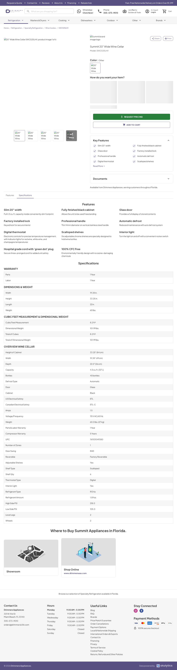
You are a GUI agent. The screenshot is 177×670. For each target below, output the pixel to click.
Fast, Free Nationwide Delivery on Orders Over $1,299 (149, 3)
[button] (19, 135)
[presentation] (49, 11)
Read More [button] (98, 166)
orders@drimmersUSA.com (16, 624)
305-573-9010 (11, 621)
